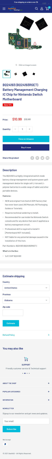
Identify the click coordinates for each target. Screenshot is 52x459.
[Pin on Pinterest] (37, 158)
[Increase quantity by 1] (29, 129)
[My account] (41, 8)
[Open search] (36, 8)
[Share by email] (47, 158)
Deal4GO (11, 453)
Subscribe (11, 429)
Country (6, 282)
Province (7, 294)
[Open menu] (4, 9)
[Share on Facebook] (32, 158)
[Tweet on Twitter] (42, 158)
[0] (47, 8)
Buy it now (26, 147)
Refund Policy (9, 335)
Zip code (6, 307)
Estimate (11, 323)
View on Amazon (26, 139)
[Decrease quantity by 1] (15, 129)
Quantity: (7, 129)
